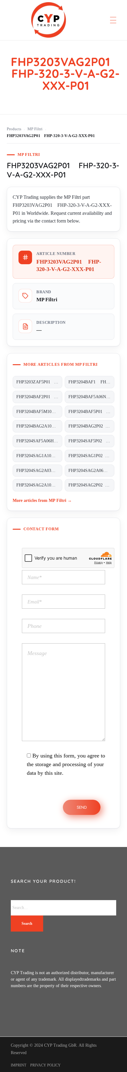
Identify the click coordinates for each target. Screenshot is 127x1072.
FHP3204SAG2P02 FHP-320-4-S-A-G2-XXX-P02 (91, 485)
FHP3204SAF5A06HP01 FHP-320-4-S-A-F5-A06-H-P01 (39, 441)
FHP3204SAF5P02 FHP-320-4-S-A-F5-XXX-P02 (91, 441)
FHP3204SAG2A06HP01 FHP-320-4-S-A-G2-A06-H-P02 (91, 470)
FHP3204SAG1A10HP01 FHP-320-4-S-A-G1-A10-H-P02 (39, 455)
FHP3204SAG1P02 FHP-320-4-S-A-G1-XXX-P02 (91, 455)
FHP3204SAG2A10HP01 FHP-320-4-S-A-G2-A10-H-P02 (39, 485)
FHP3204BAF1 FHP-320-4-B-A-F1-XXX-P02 (91, 382)
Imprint (18, 1065)
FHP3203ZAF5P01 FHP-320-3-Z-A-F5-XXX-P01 (39, 382)
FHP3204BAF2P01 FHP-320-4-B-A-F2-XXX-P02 (39, 396)
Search (27, 923)
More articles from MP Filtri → (42, 500)
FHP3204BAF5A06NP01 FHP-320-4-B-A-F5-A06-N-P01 (91, 396)
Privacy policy (45, 1065)
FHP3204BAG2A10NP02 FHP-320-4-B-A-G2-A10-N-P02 (39, 426)
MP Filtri (35, 129)
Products (14, 129)
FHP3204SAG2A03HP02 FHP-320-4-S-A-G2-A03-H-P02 (39, 470)
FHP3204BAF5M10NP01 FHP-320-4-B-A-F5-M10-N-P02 (39, 411)
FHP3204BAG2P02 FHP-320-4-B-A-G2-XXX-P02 (91, 426)
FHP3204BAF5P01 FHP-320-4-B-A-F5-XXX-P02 (91, 411)
